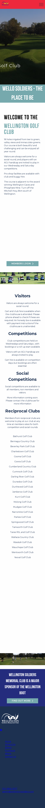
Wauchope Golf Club (22, 547)
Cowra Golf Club (22, 461)
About (8, 753)
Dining (8, 747)
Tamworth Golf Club (22, 527)
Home (8, 741)
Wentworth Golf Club (23, 552)
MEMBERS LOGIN (21, 263)
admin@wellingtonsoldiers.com (18, 791)
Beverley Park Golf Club (22, 446)
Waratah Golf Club (22, 542)
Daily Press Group (22, 801)
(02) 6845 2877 (9, 788)
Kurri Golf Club (22, 497)
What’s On (10, 744)
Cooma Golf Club (22, 456)
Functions (10, 750)
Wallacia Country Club (22, 537)
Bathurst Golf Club (22, 436)
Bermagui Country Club (22, 441)
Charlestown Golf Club (22, 451)
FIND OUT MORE (21, 701)
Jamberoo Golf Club (22, 492)
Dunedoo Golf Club (22, 482)
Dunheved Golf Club (22, 487)
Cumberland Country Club (22, 466)
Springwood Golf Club (22, 522)
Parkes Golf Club (22, 517)
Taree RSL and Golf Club (22, 532)
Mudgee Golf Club (22, 507)
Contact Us (10, 756)
